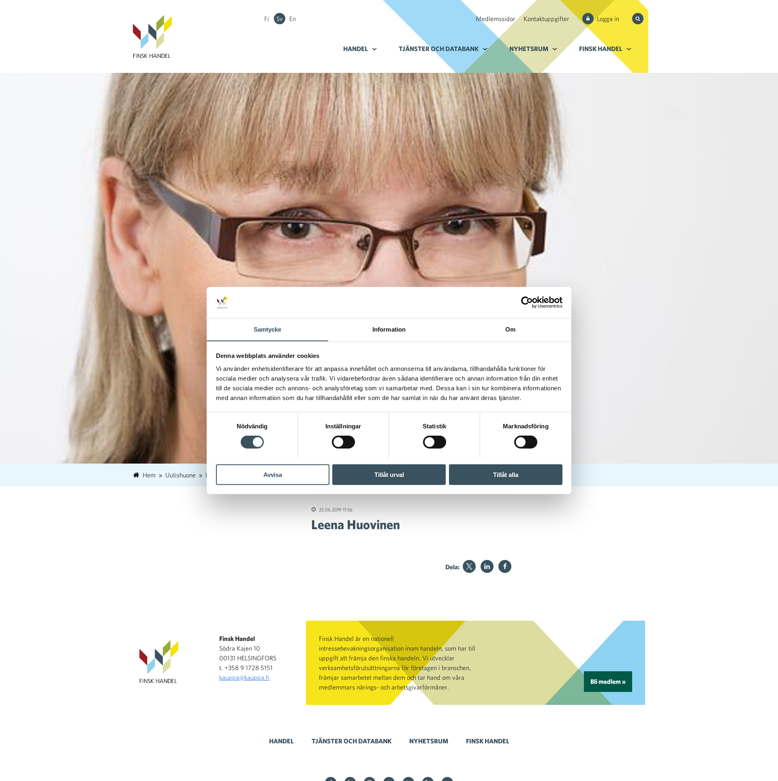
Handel (355, 48)
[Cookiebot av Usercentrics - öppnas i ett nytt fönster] (527, 302)
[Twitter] (469, 566)
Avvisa (272, 474)
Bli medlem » (608, 681)
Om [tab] (510, 329)
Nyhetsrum (528, 48)
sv (279, 18)
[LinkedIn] (487, 566)
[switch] (343, 441)
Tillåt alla (505, 474)
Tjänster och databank (439, 48)
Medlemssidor (495, 18)
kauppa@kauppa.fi (244, 677)
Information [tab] (389, 329)
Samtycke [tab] (268, 329)
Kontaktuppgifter (546, 18)
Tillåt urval (389, 474)
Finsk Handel (600, 48)
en (292, 18)
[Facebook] (504, 566)
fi (266, 18)
